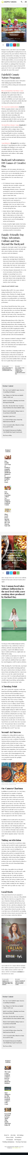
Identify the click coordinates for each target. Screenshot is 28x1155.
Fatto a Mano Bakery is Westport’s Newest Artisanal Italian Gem (7, 369)
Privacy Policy (10, 1137)
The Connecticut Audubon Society (10, 107)
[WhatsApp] (18, 44)
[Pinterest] (14, 44)
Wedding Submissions (8, 1142)
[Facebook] (7, 44)
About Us (6, 1135)
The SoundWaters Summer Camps (10, 125)
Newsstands (9, 1139)
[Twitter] (11, 44)
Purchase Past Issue (21, 1142)
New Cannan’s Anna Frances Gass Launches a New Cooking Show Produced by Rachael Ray (20, 370)
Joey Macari (11, 38)
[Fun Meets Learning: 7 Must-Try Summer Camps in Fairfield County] (7, 488)
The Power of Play (7, 435)
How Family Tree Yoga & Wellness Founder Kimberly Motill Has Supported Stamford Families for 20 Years (7, 471)
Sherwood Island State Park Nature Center (12, 91)
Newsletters (18, 1137)
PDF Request (17, 1139)
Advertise (13, 1135)
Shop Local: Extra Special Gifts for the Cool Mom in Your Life (7, 520)
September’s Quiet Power (9, 416)
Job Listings (20, 1135)
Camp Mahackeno (6, 143)
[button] (22, 2)
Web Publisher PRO (16, 1147)
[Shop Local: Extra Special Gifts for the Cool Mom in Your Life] (7, 510)
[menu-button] (26, 2)
